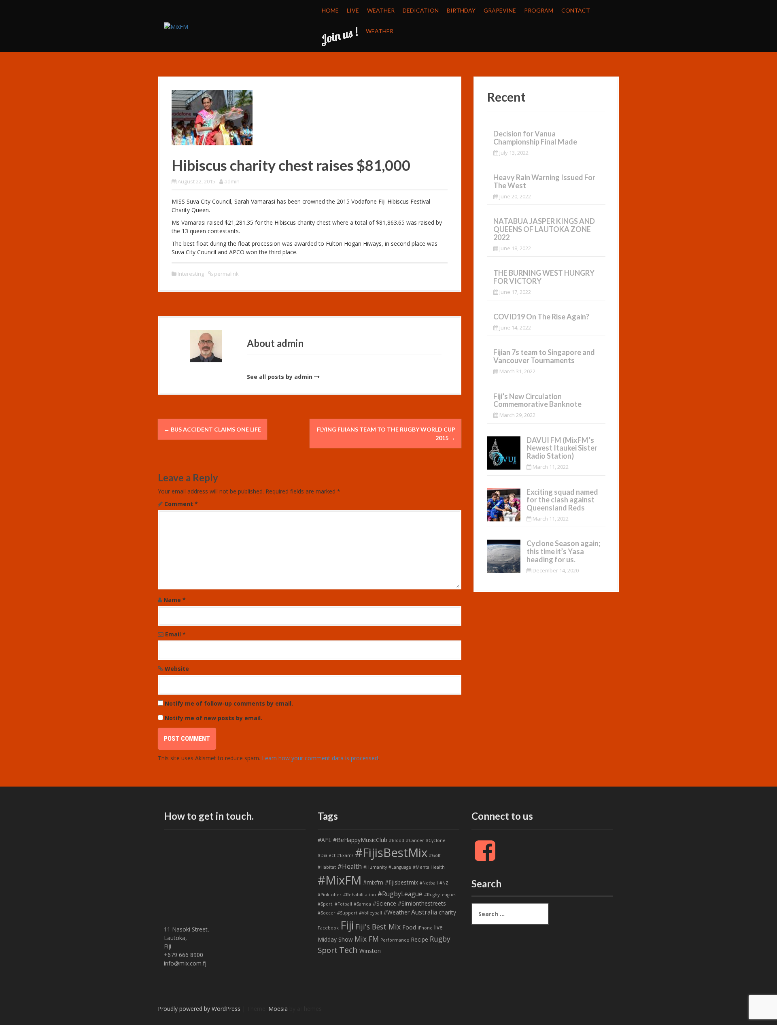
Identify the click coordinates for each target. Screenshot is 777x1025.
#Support (347, 913)
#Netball (429, 883)
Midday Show (335, 939)
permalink (226, 273)
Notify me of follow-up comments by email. (229, 703)
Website (177, 668)
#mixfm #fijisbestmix (390, 882)
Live (353, 10)
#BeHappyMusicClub (360, 840)
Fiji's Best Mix (378, 926)
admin (232, 181)
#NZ (443, 883)
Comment (181, 504)
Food (409, 927)
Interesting (191, 273)
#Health (350, 866)
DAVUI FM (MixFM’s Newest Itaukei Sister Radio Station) (561, 448)
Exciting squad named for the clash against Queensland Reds (562, 499)
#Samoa (362, 904)
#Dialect (326, 855)
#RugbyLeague (400, 893)
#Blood (396, 840)
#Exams (345, 855)
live (438, 927)
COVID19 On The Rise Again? (541, 316)
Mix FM (367, 939)
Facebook (328, 928)
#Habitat (327, 867)
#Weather (397, 912)
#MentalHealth (429, 867)
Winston (370, 951)
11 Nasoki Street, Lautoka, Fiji (186, 937)
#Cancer (415, 840)
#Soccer (326, 913)
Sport (328, 950)
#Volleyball (370, 913)
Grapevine (500, 10)
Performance (394, 940)
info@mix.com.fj (185, 963)
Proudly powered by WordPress (199, 1008)
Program (538, 10)
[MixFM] (176, 26)
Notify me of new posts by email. (213, 718)
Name (174, 600)
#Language (399, 867)
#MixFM (339, 880)
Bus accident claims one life (212, 429)
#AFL (324, 840)
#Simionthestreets (422, 903)
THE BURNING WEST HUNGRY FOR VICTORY (543, 276)
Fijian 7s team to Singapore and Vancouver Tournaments (544, 356)
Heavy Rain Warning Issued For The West (544, 181)
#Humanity (375, 867)
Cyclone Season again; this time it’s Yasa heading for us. (563, 551)
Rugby (440, 939)
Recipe (419, 939)
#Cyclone (436, 840)
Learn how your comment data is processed (320, 758)
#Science (384, 903)
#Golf (435, 855)
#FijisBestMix (391, 852)
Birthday (461, 10)
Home (330, 10)
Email (175, 634)
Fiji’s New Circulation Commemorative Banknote (537, 400)
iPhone (425, 928)
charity (447, 912)
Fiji (347, 925)
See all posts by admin (279, 377)
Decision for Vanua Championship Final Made (535, 137)
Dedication (421, 10)
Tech (348, 949)
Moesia (278, 1008)
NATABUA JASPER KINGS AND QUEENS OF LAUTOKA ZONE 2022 (544, 229)
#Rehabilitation (359, 894)
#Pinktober (330, 894)
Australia (424, 912)
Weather (381, 10)
